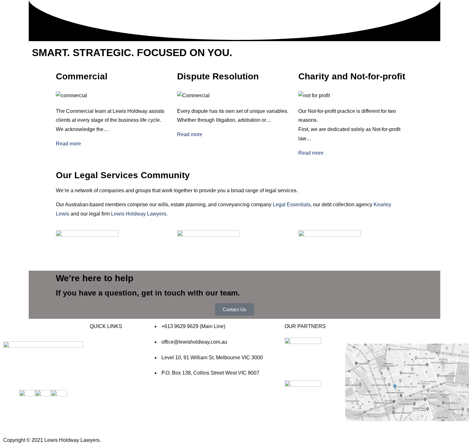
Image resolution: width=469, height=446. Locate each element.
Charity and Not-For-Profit (212, 57)
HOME (97, 343)
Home (185, 8)
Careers (190, 100)
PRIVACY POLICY (111, 425)
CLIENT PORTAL (110, 413)
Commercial (194, 38)
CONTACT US (106, 402)
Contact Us (191, 88)
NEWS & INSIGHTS (113, 390)
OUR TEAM (103, 378)
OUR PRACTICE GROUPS (201, 26)
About (186, 17)
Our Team (189, 69)
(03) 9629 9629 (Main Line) (215, 112)
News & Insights (195, 79)
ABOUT (99, 355)
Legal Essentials (291, 204)
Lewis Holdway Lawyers (138, 213)
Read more (68, 143)
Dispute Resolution (203, 47)
